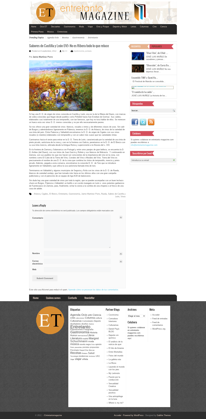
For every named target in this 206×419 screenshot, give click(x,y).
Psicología (74, 350)
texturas (92, 356)
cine (72, 317)
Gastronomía (69, 26)
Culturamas (76, 321)
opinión (98, 344)
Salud (91, 353)
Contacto (72, 298)
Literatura (76, 338)
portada (88, 51)
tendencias (83, 356)
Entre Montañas (115, 352)
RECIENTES (136, 46)
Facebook (134, 122)
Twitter (143, 122)
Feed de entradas (160, 318)
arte (90, 315)
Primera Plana (37, 32)
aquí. (130, 338)
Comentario (37, 217)
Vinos (123, 196)
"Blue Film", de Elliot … (157, 53)
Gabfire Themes (164, 415)
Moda (81, 26)
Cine (155, 26)
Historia (93, 332)
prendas (85, 347)
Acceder (156, 315)
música (74, 344)
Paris (72, 347)
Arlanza (37, 194)
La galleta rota (115, 359)
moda (91, 341)
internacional (82, 335)
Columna (90, 317)
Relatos (84, 353)
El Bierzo (53, 194)
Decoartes (55, 26)
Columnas (144, 26)
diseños (84, 324)
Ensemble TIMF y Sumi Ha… (145, 77)
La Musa (112, 363)
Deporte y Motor (120, 26)
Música (50, 32)
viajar (78, 359)
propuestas (94, 347)
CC (66, 51)
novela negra (85, 344)
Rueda (104, 194)
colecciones (80, 318)
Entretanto (93, 37)
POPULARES (157, 46)
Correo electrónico (37, 262)
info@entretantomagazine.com (144, 145)
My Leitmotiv (114, 373)
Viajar (90, 26)
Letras (133, 26)
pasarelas (78, 347)
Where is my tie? (116, 403)
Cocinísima (113, 315)
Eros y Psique (103, 26)
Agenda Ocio (53, 37)
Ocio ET (43, 26)
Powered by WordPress (133, 415)
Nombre (36, 253)
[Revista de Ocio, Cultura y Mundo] (103, 13)
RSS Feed (151, 122)
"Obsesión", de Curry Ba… (158, 65)
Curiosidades (87, 321)
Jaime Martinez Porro (90, 194)
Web (34, 269)
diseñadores (75, 324)
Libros (90, 335)
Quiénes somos (53, 298)
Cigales (45, 194)
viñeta (85, 359)
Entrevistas (62, 32)
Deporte (97, 321)
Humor (73, 335)
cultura (98, 318)
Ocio (93, 344)
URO (98, 356)
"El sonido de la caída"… (143, 92)
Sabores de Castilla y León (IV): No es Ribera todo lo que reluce (69, 45)
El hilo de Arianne (116, 348)
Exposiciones (76, 329)
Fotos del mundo (116, 356)
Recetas (65, 37)
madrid (85, 338)
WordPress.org (158, 329)
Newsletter (89, 298)
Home (33, 26)
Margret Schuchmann (84, 340)
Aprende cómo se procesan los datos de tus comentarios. (93, 290)
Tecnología (74, 356)
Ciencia (163, 26)
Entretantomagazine (52, 415)
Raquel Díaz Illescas (87, 350)
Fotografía (88, 329)
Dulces (91, 324)
